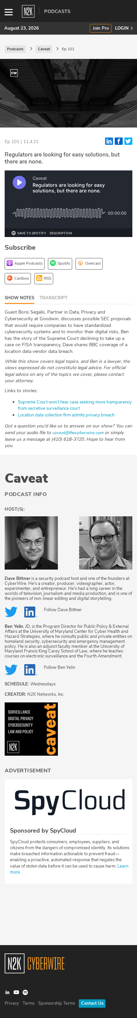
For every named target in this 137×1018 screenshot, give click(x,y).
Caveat (26, 478)
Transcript (54, 298)
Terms (29, 1003)
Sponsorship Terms (56, 1003)
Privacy (12, 1003)
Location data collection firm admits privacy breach (66, 415)
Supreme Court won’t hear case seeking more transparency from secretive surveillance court (75, 405)
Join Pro (101, 28)
